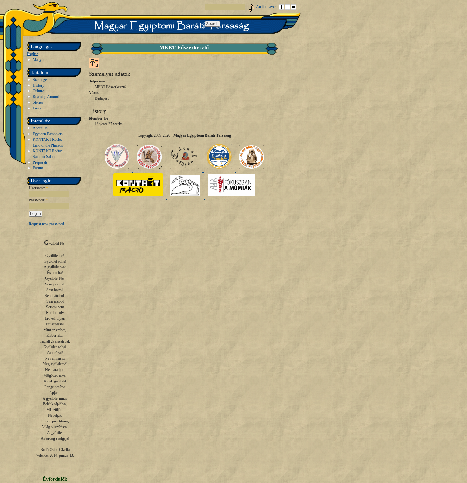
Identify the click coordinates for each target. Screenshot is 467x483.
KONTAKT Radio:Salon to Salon (47, 154)
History (38, 85)
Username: (38, 188)
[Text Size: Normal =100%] (293, 7)
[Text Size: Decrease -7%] (287, 7)
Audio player (266, 6)
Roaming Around (46, 97)
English (32, 54)
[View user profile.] (94, 67)
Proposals (40, 162)
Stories (38, 102)
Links (37, 108)
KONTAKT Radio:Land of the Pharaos (48, 142)
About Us (40, 128)
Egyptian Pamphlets (48, 134)
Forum (38, 168)
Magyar (38, 59)
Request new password (46, 224)
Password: (38, 200)
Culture (38, 91)
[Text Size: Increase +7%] (281, 7)
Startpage (40, 79)
